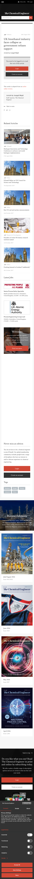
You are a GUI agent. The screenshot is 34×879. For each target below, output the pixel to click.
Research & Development (14, 235)
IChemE (9, 146)
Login (31, 2)
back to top (26, 753)
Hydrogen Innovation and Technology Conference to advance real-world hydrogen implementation (16, 151)
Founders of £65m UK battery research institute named (16, 239)
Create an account (17, 74)
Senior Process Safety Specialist (14, 291)
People (15, 488)
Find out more (17, 348)
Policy (8, 178)
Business (7, 488)
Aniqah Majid (18, 95)
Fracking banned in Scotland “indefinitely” (17, 267)
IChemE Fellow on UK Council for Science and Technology (15, 181)
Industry (9, 34)
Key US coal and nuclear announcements (16, 210)
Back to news (10, 106)
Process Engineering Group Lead (14, 317)
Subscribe (23, 2)
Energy (22, 488)
